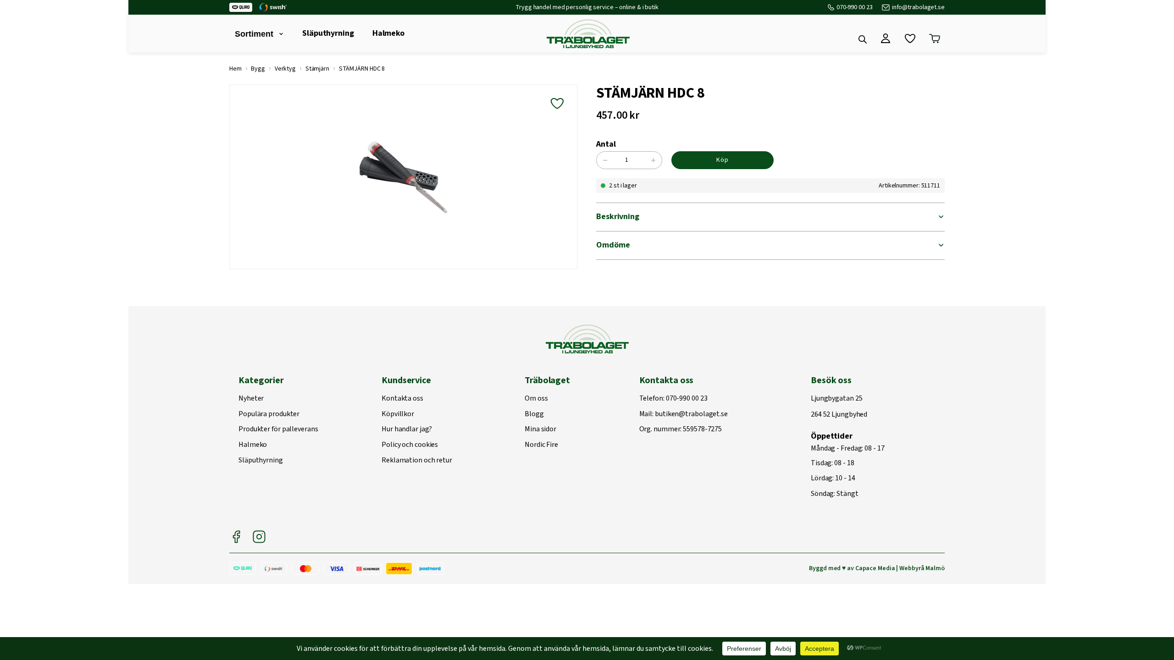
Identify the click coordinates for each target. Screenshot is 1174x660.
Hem (235, 68)
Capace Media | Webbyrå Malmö (900, 568)
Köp (722, 160)
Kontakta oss (402, 399)
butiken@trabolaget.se (691, 414)
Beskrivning (617, 216)
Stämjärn (317, 68)
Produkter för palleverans (278, 429)
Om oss (536, 399)
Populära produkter (268, 414)
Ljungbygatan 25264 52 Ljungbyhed (839, 407)
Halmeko (388, 33)
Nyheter (251, 399)
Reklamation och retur (417, 460)
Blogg (534, 414)
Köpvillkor (398, 414)
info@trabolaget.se (918, 7)
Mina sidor (540, 429)
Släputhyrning (328, 33)
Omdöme (613, 245)
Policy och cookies (410, 445)
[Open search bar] (862, 39)
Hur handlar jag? (407, 429)
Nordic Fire (541, 445)
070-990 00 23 (854, 7)
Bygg (258, 68)
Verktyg (285, 68)
